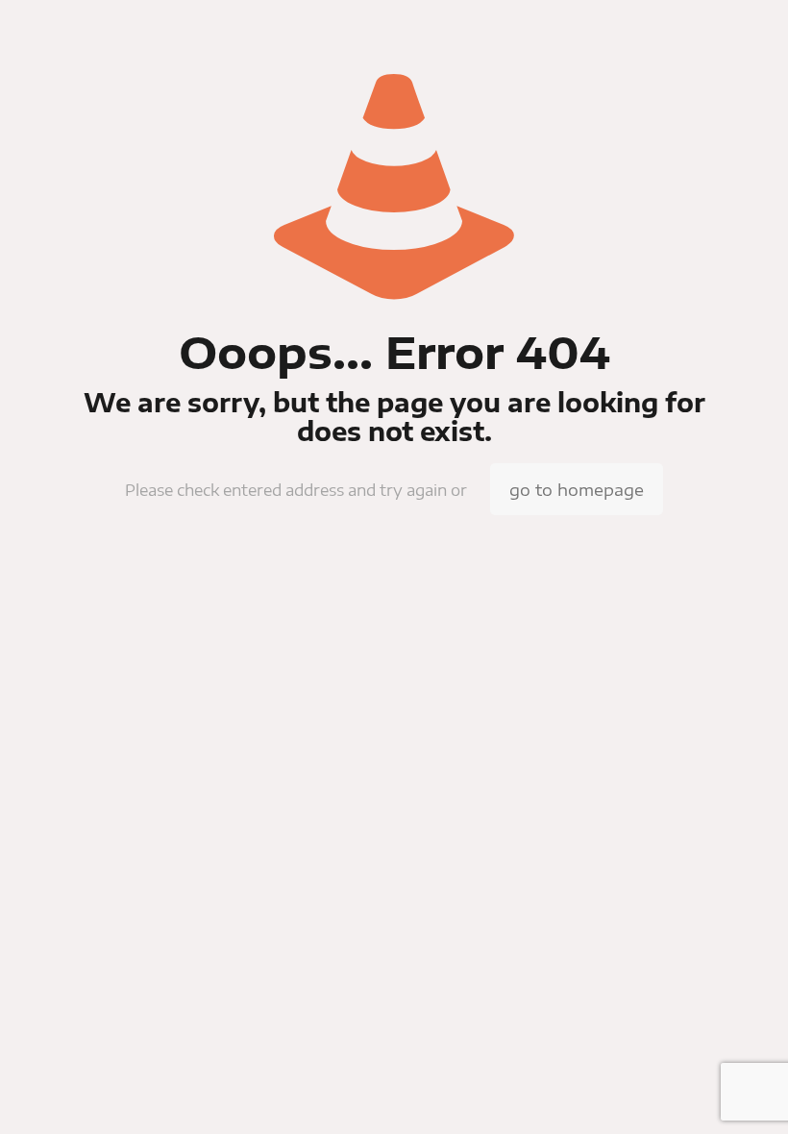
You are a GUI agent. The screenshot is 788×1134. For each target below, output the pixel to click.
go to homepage (576, 489)
